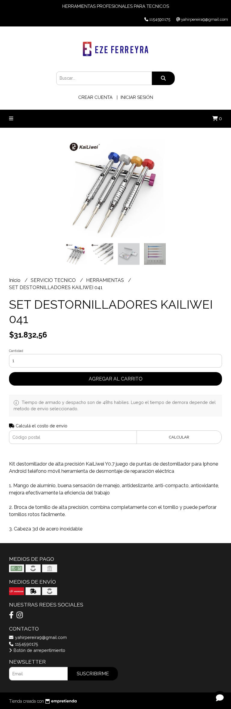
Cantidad (16, 351)
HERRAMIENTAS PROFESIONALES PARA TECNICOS (115, 6)
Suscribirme (93, 674)
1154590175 (26, 643)
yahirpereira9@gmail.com (40, 637)
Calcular (179, 437)
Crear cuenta (95, 97)
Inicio (15, 280)
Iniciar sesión (137, 97)
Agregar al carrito (116, 379)
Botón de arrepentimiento (38, 650)
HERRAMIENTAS (105, 280)
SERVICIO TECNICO (54, 280)
